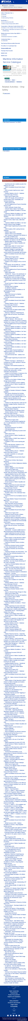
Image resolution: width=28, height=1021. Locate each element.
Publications (19, 81)
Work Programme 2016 (10, 787)
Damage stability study (6, 48)
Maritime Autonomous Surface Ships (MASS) (10, 33)
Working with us (14, 988)
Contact (14, 1008)
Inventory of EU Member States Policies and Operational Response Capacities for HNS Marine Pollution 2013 (15, 890)
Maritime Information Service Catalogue (14, 762)
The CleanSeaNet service (11, 857)
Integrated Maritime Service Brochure (14, 892)
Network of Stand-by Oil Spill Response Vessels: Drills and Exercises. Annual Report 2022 (14, 416)
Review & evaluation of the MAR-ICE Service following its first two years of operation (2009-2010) (15, 936)
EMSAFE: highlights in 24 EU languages (14, 467)
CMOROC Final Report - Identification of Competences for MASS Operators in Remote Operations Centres (14, 362)
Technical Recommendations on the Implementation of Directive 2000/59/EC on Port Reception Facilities (15, 753)
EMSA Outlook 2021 (9, 528)
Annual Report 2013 (9, 846)
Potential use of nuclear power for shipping (15, 278)
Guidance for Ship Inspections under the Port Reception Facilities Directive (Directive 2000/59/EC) (15, 748)
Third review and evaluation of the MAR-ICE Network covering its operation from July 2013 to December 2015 (15, 784)
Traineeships (14, 993)
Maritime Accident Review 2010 (12, 945)
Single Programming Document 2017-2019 (15, 742)
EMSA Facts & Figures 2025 (11, 196)
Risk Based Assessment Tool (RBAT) (9, 36)
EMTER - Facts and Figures (11, 502)
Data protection (14, 1001)
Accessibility (14, 1006)
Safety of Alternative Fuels (6, 13)
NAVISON (7, 292)
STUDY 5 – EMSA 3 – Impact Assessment (15, 790)
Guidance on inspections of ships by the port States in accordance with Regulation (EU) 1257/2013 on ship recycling (15, 620)
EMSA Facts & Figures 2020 (11, 512)
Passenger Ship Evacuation (7, 50)
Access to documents (14, 1002)
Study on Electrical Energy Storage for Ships (15, 592)
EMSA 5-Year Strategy (10, 959)
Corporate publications (10, 81)
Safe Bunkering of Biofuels (7, 17)
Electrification (4, 20)
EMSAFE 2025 (4, 53)
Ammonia (4, 14)
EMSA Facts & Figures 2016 (11, 708)
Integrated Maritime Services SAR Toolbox (15, 474)
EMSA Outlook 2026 (10, 202)
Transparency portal (14, 998)
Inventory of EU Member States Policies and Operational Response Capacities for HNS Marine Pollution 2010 (15, 948)
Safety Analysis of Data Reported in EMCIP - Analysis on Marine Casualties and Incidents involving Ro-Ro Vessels (15, 660)
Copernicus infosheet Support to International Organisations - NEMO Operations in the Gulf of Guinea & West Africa (15, 576)
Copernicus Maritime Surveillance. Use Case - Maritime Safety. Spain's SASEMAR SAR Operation (15, 215)
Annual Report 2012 (9, 883)
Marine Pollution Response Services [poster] (15, 686)
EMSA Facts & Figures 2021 (11, 469)
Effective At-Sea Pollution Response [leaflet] (15, 972)
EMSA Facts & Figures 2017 (11, 669)
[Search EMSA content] (13, 2)
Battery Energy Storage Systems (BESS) (10, 23)
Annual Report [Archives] (11, 913)
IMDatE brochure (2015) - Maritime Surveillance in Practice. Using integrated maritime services (13, 824)
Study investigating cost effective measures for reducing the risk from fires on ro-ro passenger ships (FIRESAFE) (15, 733)
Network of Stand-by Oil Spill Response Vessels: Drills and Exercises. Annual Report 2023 (14, 314)
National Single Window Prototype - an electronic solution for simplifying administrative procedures (15, 840)
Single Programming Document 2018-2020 (15, 696)
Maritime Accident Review (11, 961)
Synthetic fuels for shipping (11, 286)
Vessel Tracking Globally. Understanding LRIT (15, 882)
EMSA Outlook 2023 (10, 433)
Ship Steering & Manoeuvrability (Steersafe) (10, 43)
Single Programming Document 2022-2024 (15, 485)
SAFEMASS (4, 34)
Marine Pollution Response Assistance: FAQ (15, 979)
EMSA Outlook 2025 (10, 272)
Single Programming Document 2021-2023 (15, 533)
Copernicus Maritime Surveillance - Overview (15, 326)
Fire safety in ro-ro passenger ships (8, 45)
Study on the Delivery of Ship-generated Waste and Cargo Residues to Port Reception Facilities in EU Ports (14, 910)
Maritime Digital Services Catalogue (13, 241)
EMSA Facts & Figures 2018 (11, 626)
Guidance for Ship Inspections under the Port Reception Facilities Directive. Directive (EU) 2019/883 (15, 404)
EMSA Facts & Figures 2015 (11, 764)
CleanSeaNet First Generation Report (14, 939)
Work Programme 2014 (10, 865)
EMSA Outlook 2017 (9, 730)
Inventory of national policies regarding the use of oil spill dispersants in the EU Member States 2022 (14, 423)
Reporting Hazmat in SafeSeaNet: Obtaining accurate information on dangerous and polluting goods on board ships (15, 801)
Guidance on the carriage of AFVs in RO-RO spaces (13, 27)
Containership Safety (5, 39)
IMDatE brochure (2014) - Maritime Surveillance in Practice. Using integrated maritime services (13, 862)
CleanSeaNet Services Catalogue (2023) (14, 410)
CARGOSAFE (5, 40)
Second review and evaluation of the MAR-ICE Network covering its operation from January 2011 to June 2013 (15, 879)
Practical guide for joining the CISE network (15, 478)
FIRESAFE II (8, 654)
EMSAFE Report (9, 466)
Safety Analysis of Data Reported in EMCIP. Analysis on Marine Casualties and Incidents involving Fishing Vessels (15, 682)
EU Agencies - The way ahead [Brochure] (15, 965)
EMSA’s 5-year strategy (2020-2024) (14, 613)
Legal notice (14, 1004)
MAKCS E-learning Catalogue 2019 (13, 629)
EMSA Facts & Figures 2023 (11, 317)
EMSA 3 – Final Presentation (11, 789)
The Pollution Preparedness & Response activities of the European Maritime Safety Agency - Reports (14, 868)
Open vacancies (14, 991)
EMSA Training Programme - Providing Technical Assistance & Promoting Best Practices (13, 942)
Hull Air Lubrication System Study (13, 207)
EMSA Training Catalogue (11, 768)
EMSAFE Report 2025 (10, 232)
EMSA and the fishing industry (12, 967)
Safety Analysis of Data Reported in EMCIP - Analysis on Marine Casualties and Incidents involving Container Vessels (15, 539)
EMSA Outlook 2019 (10, 637)
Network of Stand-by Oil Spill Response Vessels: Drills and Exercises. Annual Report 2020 (14, 525)
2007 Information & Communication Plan (14, 978)
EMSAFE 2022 (4, 55)
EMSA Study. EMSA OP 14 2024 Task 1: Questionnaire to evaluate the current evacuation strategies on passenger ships (14, 247)
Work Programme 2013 (10, 900)
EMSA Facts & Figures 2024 (11, 257)
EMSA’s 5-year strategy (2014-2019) (13, 858)
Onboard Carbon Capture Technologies (14, 208)
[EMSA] (6, 2)
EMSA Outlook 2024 (10, 353)
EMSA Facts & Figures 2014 (11, 798)
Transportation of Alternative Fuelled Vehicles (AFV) (12, 26)
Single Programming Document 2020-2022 (15, 606)
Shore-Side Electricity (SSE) (8, 21)
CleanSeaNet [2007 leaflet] (11, 976)
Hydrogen (4, 16)
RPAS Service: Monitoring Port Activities (14, 393)
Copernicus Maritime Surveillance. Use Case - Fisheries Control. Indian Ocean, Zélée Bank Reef (15, 219)
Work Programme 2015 (10, 837)
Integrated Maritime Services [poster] (14, 685)
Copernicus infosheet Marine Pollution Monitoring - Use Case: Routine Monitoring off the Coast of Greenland (15, 561)
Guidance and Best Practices (12, 627)
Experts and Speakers (14, 996)
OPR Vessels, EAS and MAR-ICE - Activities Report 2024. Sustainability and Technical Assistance (15, 266)
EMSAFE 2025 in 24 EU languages (13, 233)
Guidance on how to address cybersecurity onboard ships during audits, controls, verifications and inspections (14, 370)
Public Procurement (14, 995)
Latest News (7, 80)
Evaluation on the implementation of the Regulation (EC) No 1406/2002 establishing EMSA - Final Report (14, 717)
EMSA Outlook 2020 (10, 598)
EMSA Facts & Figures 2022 (11, 419)
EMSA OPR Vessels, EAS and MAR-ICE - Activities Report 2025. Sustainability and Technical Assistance (14, 199)
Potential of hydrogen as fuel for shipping (15, 382)
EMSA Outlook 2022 (10, 480)
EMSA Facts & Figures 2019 (11, 593)
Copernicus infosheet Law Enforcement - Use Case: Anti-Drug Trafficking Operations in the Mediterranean (15, 553)
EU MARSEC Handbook (10, 288)
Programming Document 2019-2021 (13, 652)
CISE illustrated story (10, 429)
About (13, 80)
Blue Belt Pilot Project (10, 951)
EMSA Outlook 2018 (10, 688)
